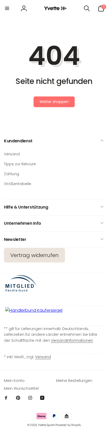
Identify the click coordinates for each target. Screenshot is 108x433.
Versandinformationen (72, 340)
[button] (7, 8)
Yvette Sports (46, 425)
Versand (43, 356)
